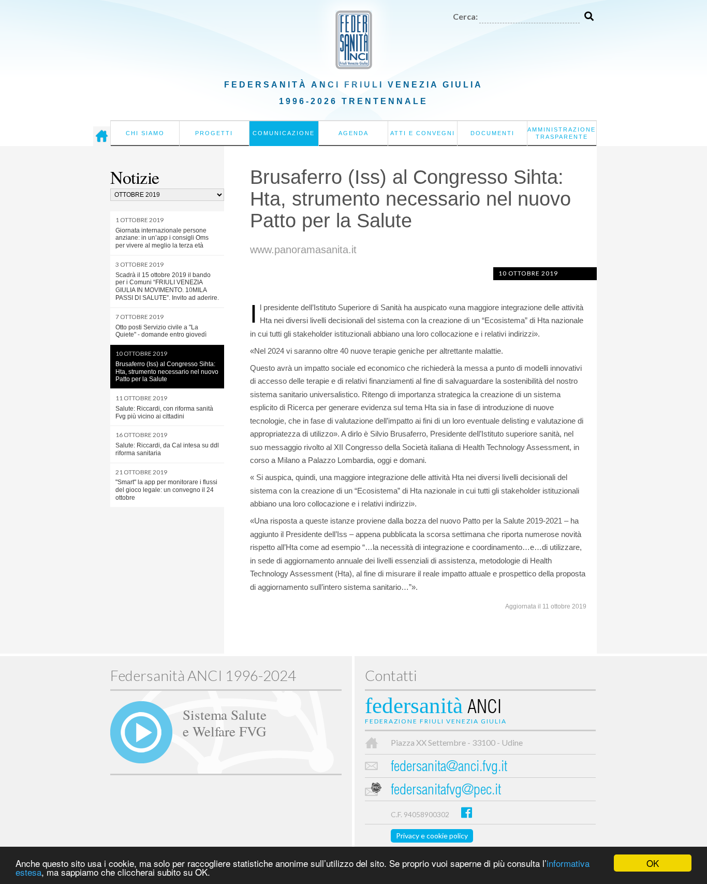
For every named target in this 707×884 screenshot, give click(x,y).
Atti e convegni (422, 133)
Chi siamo (145, 133)
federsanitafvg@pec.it (446, 791)
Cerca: (465, 16)
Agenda (353, 133)
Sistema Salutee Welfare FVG (225, 722)
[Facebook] (466, 812)
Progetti (214, 133)
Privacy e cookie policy (432, 835)
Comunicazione (284, 133)
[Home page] (101, 136)
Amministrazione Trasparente (561, 133)
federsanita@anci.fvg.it (449, 767)
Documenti (492, 133)
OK (652, 863)
